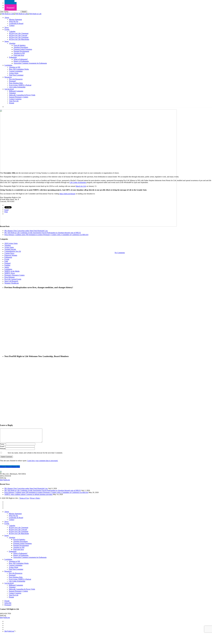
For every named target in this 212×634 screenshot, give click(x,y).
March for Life (81, 186)
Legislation (8, 269)
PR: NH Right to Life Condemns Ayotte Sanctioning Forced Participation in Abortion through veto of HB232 (42, 233)
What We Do (13, 516)
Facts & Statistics (19, 539)
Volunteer (12, 587)
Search (24, 11)
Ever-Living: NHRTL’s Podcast (20, 579)
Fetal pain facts (18, 549)
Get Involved (9, 583)
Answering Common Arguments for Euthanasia (29, 557)
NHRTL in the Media (11, 271)
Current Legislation (15, 565)
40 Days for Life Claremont (18, 527)
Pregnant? (12, 575)
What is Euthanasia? (20, 553)
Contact (11, 520)
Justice (6, 267)
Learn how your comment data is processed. (42, 461)
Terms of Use (24, 498)
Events (106, 241)
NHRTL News (9, 273)
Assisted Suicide (10, 249)
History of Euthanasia (20, 555)
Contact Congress (15, 593)
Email (2, 446)
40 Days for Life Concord (18, 529)
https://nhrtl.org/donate (67, 194)
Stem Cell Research (11, 281)
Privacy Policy (35, 498)
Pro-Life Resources (15, 573)
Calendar (12, 525)
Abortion (7, 245)
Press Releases (9, 277)
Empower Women (10, 255)
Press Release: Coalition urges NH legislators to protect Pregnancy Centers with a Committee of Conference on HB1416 (46, 235)
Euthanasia (8, 257)
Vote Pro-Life (13, 595)
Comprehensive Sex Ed (12, 251)
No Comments (120, 253)
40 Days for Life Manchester (19, 533)
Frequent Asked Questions (22, 543)
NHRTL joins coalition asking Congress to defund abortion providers (28, 494)
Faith (6, 261)
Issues (6, 535)
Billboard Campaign (16, 585)
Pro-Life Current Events (12, 279)
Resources (8, 571)
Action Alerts (9, 247)
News (6, 522)
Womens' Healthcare (11, 283)
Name (3, 444)
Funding (7, 265)
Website (3, 449)
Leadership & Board (16, 518)
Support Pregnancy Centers (18, 591)
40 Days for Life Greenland (18, 531)
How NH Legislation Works (19, 563)
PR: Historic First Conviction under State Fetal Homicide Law (26, 231)
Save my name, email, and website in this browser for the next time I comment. (35, 453)
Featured (7, 263)
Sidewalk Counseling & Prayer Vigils (22, 589)
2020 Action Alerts (11, 243)
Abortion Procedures (20, 541)
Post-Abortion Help (16, 577)
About (6, 512)
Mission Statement (15, 514)
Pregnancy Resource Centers (14, 275)
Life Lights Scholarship (78, 182)
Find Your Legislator (16, 569)
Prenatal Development (21, 545)
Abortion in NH (18, 547)
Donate (11, 597)
